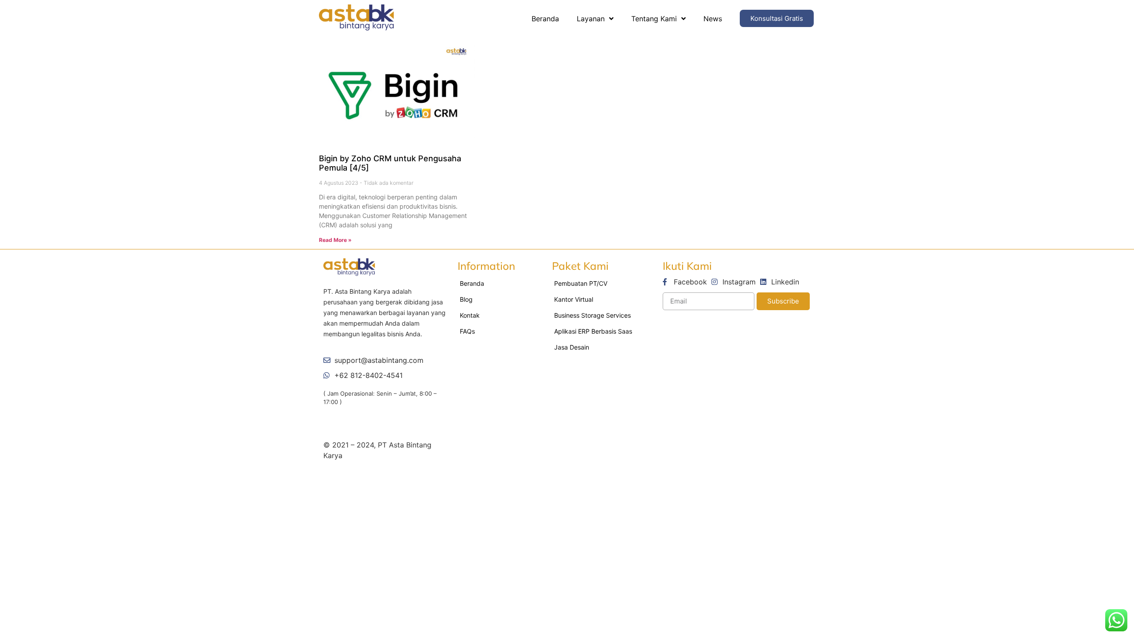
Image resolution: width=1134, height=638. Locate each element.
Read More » (335, 240)
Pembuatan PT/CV (580, 283)
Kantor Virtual (573, 299)
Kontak (470, 315)
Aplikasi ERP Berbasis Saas (593, 331)
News (712, 18)
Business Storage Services (592, 315)
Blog (466, 299)
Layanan (591, 18)
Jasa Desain (571, 347)
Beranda (545, 18)
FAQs (467, 331)
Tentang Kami (654, 18)
